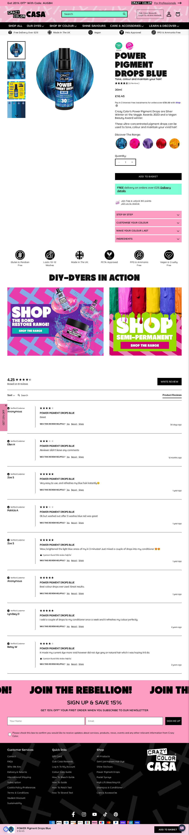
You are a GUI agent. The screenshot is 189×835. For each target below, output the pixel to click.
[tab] (172, 396)
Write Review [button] (169, 381)
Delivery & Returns (17, 772)
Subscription (14, 782)
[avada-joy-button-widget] (181, 827)
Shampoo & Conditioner (110, 787)
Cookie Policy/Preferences (21, 787)
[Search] (124, 14)
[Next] (99, 79)
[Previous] (31, 79)
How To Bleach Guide (63, 777)
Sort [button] (10, 395)
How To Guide (59, 782)
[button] (36, 25)
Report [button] (74, 424)
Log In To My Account (63, 767)
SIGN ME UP (173, 721)
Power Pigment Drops (108, 772)
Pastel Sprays (104, 777)
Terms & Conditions (18, 793)
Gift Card (57, 756)
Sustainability (14, 803)
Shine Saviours (105, 767)
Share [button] (81, 424)
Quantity (120, 155)
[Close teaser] (5, 405)
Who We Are (14, 767)
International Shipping (19, 777)
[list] (65, 79)
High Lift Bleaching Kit (108, 782)
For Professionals (165, 2)
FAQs (10, 761)
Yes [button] (68, 424)
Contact (11, 756)
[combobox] (94, 14)
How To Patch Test (62, 787)
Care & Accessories (107, 793)
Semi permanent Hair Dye (110, 761)
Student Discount (16, 798)
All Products (103, 756)
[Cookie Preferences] (5, 829)
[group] (22, 379)
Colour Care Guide (62, 772)
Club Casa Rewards (62, 761)
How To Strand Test (62, 793)
